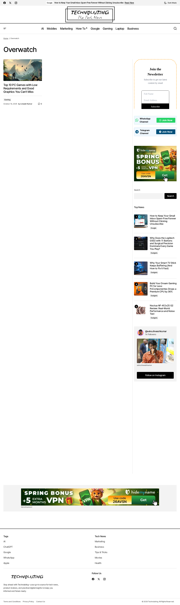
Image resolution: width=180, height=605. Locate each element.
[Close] (107, 281)
